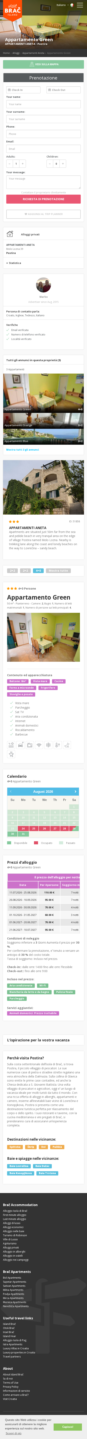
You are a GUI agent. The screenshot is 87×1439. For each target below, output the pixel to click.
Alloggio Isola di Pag (14, 1340)
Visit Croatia (10, 1399)
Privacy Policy (10, 1386)
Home (6, 52)
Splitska (15, 1147)
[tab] (43, 405)
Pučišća (57, 1147)
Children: (52, 156)
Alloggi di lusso (11, 1223)
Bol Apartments (12, 1277)
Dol (43, 1147)
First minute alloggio (14, 1215)
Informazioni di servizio (16, 1391)
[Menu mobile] (80, 6)
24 (23, 828)
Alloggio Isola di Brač (15, 1211)
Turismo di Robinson (15, 1235)
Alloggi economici (13, 1227)
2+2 (12, 571)
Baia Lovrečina (19, 1166)
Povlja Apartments (13, 1294)
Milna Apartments (13, 1290)
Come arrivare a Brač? (16, 1395)
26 (44, 828)
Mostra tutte (58, 571)
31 (23, 834)
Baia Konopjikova (21, 1173)
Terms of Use (10, 1382)
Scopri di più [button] (13, 1433)
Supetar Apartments (14, 1282)
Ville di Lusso (10, 1239)
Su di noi (8, 1378)
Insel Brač (8, 1332)
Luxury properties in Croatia (19, 1352)
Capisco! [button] (67, 1427)
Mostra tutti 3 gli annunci (22, 449)
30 (12, 834)
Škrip (31, 1147)
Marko (43, 297)
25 (33, 828)
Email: (10, 141)
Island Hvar (9, 1336)
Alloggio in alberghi (14, 1251)
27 (55, 828)
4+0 (38, 571)
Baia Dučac (42, 1166)
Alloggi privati (11, 1247)
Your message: (15, 172)
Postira (42, 44)
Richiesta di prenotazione (43, 199)
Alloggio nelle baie (13, 1231)
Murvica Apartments (14, 1302)
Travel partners (12, 1356)
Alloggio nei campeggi (16, 1259)
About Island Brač (13, 1374)
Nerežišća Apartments (16, 1306)
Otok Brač (9, 1328)
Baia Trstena (47, 1173)
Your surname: (15, 112)
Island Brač (9, 1324)
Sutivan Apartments (14, 1286)
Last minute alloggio (14, 1219)
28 (64, 828)
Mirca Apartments (13, 1298)
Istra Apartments (12, 1344)
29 (74, 828)
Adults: (10, 156)
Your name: (13, 97)
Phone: (10, 126)
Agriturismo (10, 1243)
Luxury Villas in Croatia (16, 1348)
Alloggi (16, 52)
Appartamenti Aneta (33, 52)
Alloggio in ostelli (13, 1255)
